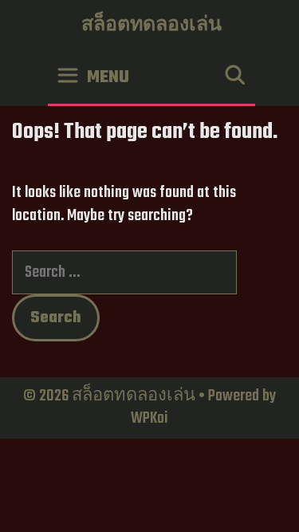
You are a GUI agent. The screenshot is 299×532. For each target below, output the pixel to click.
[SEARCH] (234, 78)
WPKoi (149, 418)
